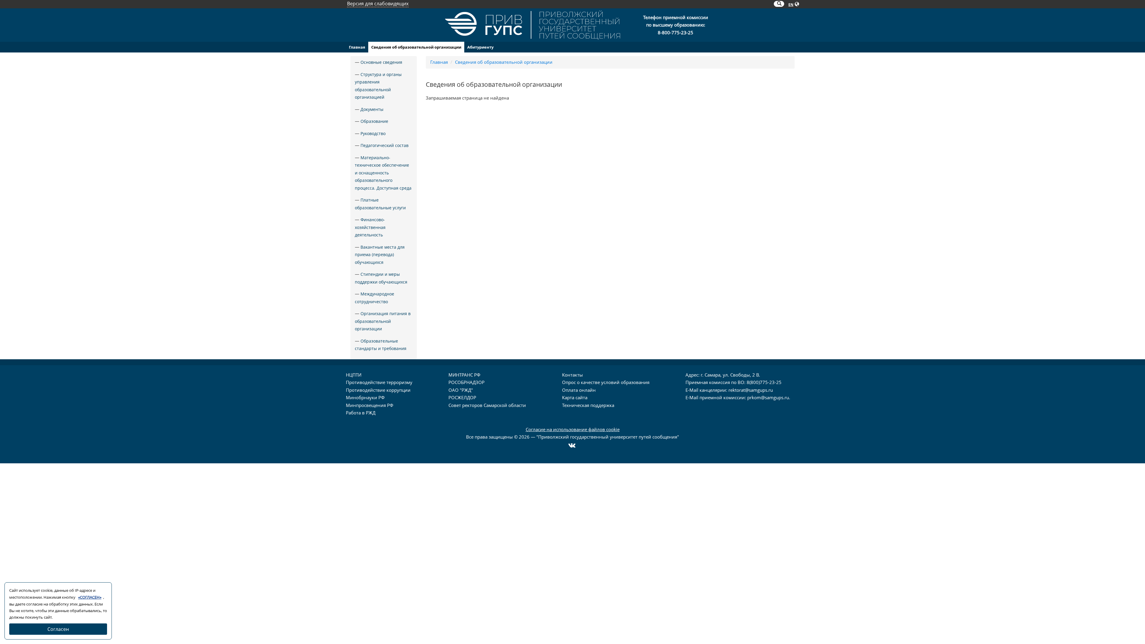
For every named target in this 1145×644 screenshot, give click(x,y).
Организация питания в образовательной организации (383, 321)
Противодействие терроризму (379, 382)
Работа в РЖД (360, 413)
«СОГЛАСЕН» (89, 597)
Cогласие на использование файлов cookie (573, 429)
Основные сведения (381, 62)
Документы (371, 109)
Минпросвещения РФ (369, 405)
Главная (357, 47)
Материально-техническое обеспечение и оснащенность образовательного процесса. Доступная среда (383, 173)
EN (790, 4)
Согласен (58, 629)
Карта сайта (574, 397)
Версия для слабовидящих (378, 3)
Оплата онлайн (579, 390)
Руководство (373, 133)
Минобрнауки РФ (365, 397)
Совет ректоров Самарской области (487, 405)
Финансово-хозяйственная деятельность (370, 227)
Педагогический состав (384, 145)
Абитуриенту (480, 47)
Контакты (572, 375)
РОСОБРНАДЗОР (466, 382)
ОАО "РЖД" (460, 390)
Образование (374, 121)
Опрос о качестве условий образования (605, 382)
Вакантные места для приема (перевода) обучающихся (380, 254)
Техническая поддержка (588, 405)
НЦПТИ (353, 375)
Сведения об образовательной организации (416, 47)
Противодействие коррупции (378, 390)
